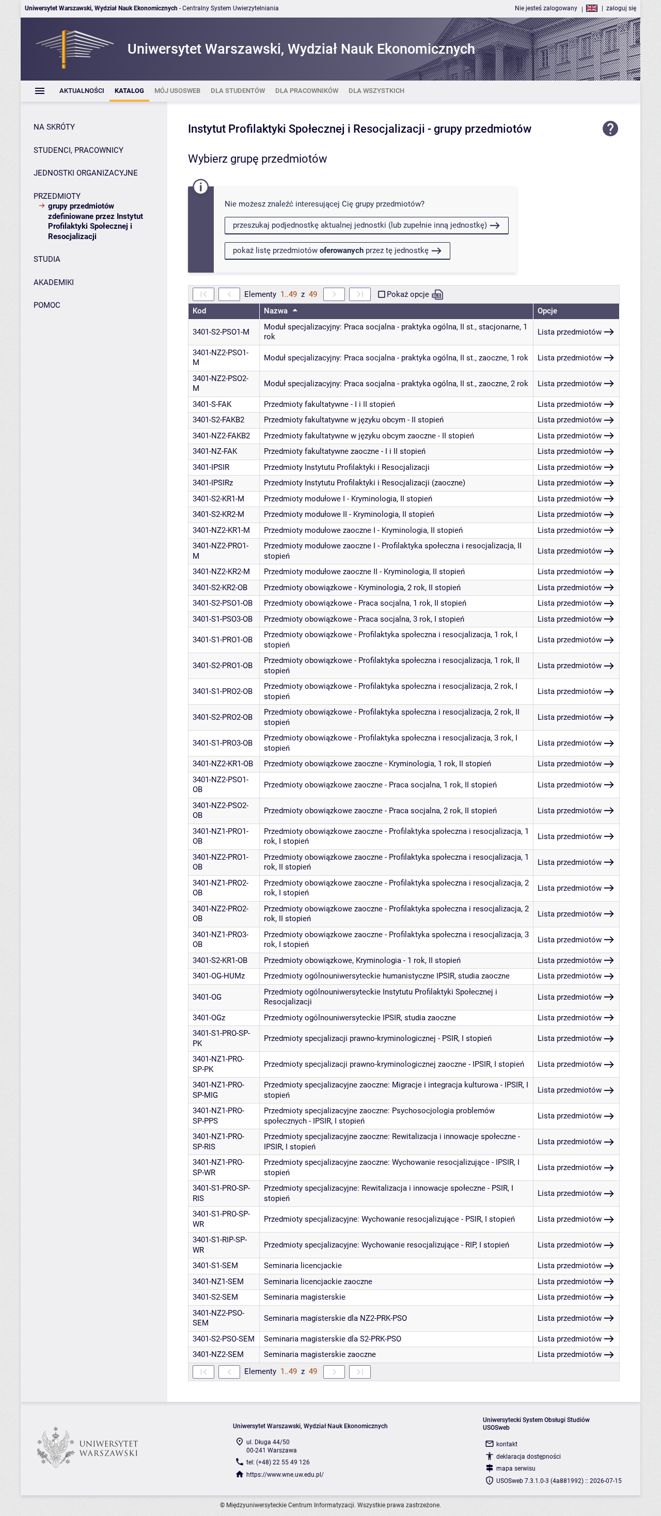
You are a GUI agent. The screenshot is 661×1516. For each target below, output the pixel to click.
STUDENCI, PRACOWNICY (78, 150)
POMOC (47, 305)
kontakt (506, 1444)
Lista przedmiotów (570, 332)
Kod (199, 310)
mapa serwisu (516, 1468)
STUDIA (47, 259)
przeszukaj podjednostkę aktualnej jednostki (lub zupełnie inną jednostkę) (360, 225)
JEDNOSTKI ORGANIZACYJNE (86, 173)
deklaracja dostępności (528, 1456)
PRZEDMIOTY (57, 196)
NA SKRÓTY (54, 127)
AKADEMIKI (54, 282)
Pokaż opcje (408, 294)
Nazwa (277, 310)
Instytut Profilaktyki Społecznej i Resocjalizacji (306, 128)
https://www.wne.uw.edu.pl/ (285, 1474)
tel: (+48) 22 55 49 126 (278, 1462)
